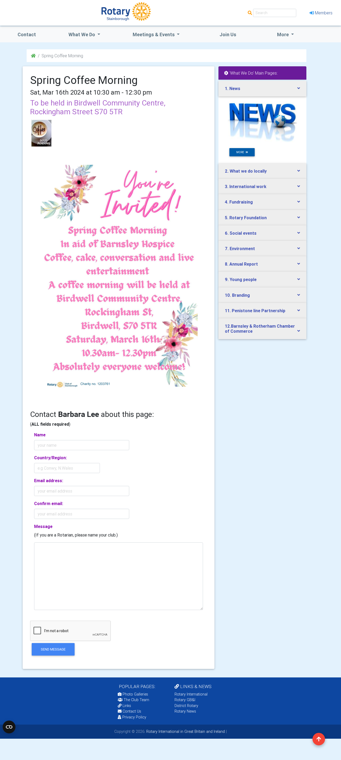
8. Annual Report (241, 264)
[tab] (262, 88)
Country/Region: (50, 457)
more (241, 152)
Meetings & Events (154, 34)
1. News (232, 88)
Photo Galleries (134, 694)
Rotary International (191, 694)
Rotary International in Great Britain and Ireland (185, 731)
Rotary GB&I (184, 699)
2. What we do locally (246, 171)
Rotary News (185, 711)
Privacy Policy (134, 717)
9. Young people (241, 279)
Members (323, 12)
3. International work (245, 186)
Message (43, 526)
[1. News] (262, 121)
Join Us (228, 34)
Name (40, 434)
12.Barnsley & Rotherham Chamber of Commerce (260, 328)
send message (53, 649)
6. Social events (241, 233)
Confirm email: (48, 503)
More (283, 34)
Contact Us (131, 711)
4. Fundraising (239, 202)
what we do (82, 34)
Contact (27, 34)
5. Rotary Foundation (246, 217)
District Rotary (186, 705)
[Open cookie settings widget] (9, 727)
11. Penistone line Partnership (255, 310)
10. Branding (237, 295)
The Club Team (136, 699)
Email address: (48, 480)
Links (127, 705)
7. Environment (240, 248)
